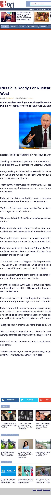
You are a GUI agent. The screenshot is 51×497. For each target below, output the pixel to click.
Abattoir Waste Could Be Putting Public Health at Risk (43, 454)
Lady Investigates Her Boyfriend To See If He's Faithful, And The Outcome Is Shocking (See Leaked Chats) (24, 16)
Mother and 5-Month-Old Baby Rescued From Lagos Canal (8, 454)
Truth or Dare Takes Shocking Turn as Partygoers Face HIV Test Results (25, 426)
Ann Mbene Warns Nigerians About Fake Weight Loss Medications (25, 454)
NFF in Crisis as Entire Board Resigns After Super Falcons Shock (43, 481)
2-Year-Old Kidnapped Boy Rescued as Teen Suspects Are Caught (8, 481)
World (22, 26)
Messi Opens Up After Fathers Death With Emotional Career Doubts (43, 426)
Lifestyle (43, 26)
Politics (14, 26)
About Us (39, 490)
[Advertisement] (25, 56)
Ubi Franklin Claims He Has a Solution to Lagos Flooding (9, 425)
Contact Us (42, 9)
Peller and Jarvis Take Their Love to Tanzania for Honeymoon (26, 481)
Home (32, 9)
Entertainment (32, 26)
